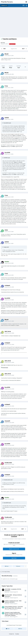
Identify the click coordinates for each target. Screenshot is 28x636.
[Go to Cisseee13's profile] (2, 421)
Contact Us (11, 633)
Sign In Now (14, 558)
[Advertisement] (14, 22)
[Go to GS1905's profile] (2, 118)
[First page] (2, 49)
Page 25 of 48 (14, 48)
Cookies (17, 633)
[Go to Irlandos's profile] (2, 262)
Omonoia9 (7, 609)
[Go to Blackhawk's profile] (3, 590)
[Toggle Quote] (3, 122)
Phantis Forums (7, 2)
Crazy (3, 42)
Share (7, 566)
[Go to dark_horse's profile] (2, 332)
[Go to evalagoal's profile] (2, 286)
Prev (4, 48)
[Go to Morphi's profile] (2, 54)
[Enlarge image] (4, 367)
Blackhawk (7, 591)
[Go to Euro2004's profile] (2, 153)
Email (8, 628)
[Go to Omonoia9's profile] (3, 607)
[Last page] (26, 49)
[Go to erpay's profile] (2, 230)
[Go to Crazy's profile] (2, 86)
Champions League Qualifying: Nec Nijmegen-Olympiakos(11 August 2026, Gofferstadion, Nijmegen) (13, 614)
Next (23, 48)
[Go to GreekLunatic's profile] (2, 463)
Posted (9, 55)
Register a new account (14, 548)
